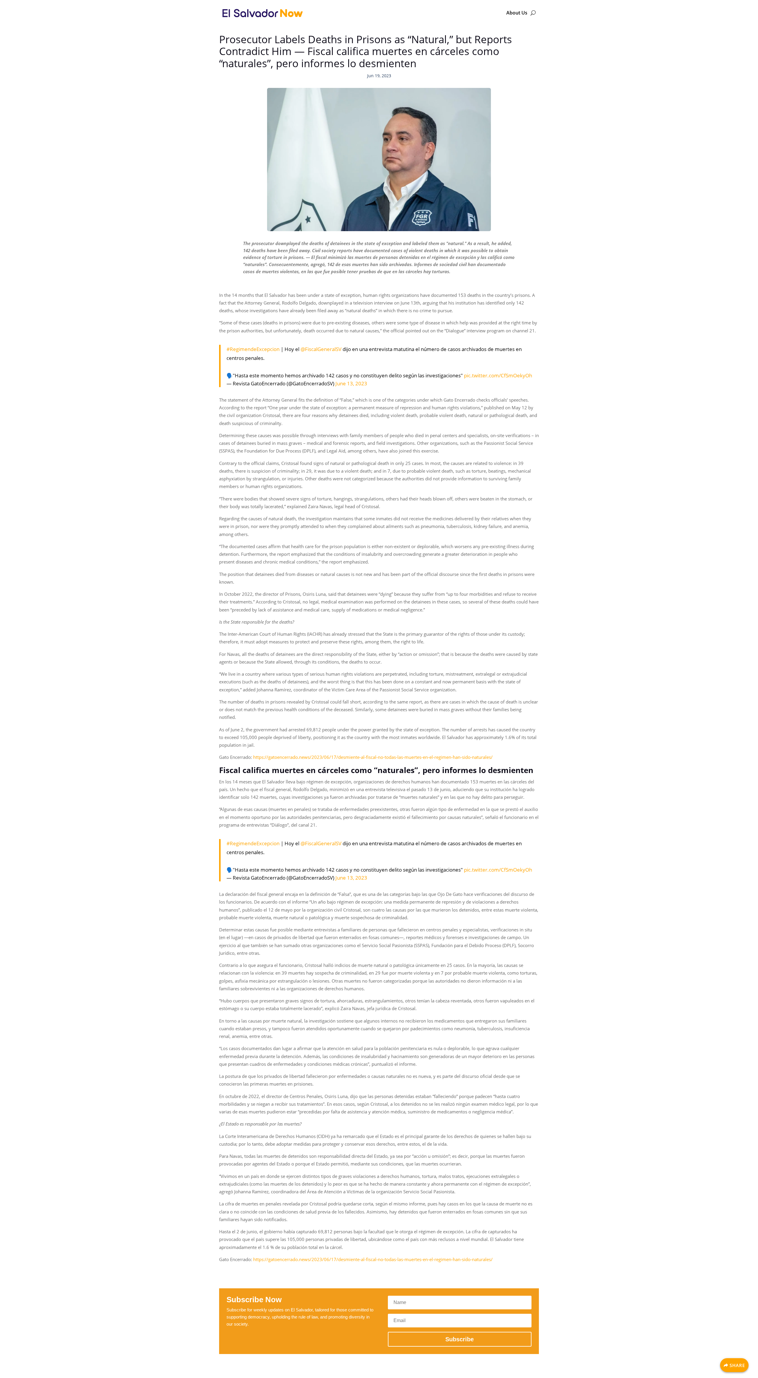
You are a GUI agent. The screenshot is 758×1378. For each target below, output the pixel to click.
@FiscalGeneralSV (321, 349)
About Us (516, 12)
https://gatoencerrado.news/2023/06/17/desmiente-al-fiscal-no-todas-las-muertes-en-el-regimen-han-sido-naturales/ (373, 757)
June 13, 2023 (351, 383)
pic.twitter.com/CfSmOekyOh (498, 375)
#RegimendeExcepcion (253, 349)
